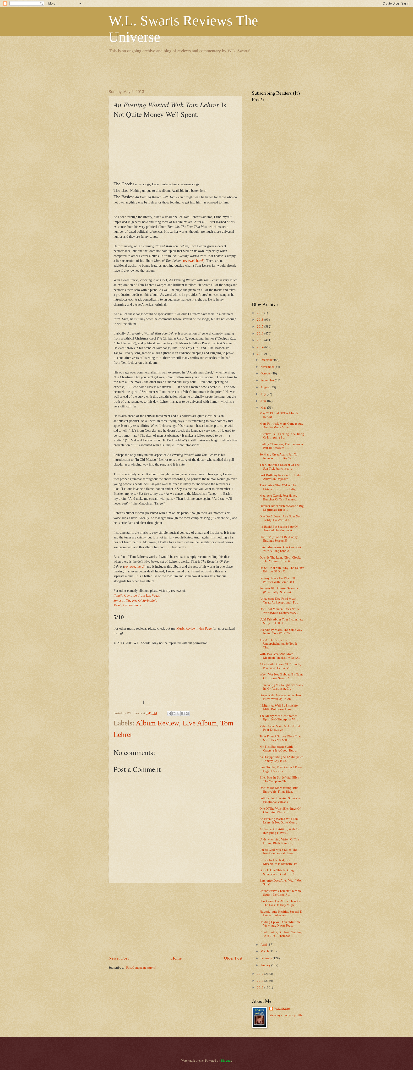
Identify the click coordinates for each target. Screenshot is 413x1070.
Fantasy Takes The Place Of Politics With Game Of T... (278, 579)
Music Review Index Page (194, 628)
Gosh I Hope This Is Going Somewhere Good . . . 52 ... (278, 872)
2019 (260, 313)
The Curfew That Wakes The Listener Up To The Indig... (279, 487)
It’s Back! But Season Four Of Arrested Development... (279, 528)
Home (176, 958)
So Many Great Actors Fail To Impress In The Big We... (279, 456)
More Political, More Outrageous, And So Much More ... (281, 425)
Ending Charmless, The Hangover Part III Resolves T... (281, 446)
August (266, 387)
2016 (260, 333)
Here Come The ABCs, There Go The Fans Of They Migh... (280, 903)
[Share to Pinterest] (187, 713)
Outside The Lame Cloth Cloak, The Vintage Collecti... (280, 559)
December (267, 360)
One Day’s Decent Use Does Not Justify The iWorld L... (280, 518)
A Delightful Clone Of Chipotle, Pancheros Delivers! (280, 666)
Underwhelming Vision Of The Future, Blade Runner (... (279, 841)
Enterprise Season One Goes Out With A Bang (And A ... (280, 549)
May (264, 407)
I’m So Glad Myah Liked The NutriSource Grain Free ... (278, 851)
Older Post (233, 958)
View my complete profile (286, 1015)
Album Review (157, 723)
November (268, 366)
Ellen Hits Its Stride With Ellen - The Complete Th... (280, 779)
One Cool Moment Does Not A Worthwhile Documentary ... (279, 610)
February (267, 958)
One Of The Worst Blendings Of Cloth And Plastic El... (280, 810)
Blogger (226, 1060)
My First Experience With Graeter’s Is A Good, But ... (278, 748)
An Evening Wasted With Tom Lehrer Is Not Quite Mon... (279, 820)
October (266, 373)
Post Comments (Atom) (141, 967)
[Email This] (169, 713)
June (264, 401)
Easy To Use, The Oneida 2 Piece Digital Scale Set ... (281, 769)
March (265, 951)
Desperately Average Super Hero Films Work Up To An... (280, 697)
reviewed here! (193, 261)
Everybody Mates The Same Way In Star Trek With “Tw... (281, 631)
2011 (260, 980)
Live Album (200, 723)
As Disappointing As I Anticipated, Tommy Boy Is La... (282, 758)
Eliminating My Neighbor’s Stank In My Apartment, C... (281, 686)
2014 (260, 347)
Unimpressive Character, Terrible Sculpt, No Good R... (281, 892)
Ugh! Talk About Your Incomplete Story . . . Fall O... (281, 621)
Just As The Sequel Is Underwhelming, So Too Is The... (278, 643)
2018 (260, 319)
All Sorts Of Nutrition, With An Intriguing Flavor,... (279, 831)
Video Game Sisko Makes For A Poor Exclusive (280, 727)
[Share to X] (178, 713)
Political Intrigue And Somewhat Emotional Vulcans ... (281, 800)
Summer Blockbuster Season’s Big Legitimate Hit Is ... (282, 507)
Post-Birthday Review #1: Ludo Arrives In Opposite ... (280, 476)
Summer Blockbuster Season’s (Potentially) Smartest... (279, 590)
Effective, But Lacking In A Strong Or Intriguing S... (282, 435)
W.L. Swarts (282, 1008)
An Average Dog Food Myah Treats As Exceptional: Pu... (279, 600)
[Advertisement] (196, 70)
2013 (260, 354)
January (266, 965)
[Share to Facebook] (182, 713)
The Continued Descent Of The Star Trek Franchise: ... (280, 466)
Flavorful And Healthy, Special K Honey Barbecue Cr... (281, 913)
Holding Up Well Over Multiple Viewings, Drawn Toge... (280, 923)
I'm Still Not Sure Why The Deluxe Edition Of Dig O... (282, 569)
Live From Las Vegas (137, 595)
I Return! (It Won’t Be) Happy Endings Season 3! (279, 538)
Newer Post (119, 958)
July (264, 394)
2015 (260, 340)
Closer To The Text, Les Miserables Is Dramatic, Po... (279, 861)
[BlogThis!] (173, 713)
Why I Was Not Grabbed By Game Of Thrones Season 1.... (281, 676)
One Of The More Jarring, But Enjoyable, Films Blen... (279, 789)
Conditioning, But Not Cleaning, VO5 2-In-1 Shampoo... (281, 934)
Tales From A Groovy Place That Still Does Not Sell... (280, 738)
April (264, 944)
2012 (260, 974)
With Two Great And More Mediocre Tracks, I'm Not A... (280, 655)
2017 (260, 326)
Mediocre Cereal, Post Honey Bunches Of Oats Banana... (278, 497)
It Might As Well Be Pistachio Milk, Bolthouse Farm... (279, 707)
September (268, 380)
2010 (260, 987)
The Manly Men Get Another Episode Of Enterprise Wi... (279, 717)
